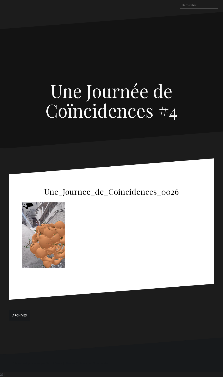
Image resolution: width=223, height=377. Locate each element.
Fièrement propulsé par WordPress (37, 363)
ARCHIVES (19, 315)
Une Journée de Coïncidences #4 (112, 100)
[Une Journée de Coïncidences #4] (111, 57)
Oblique (81, 363)
